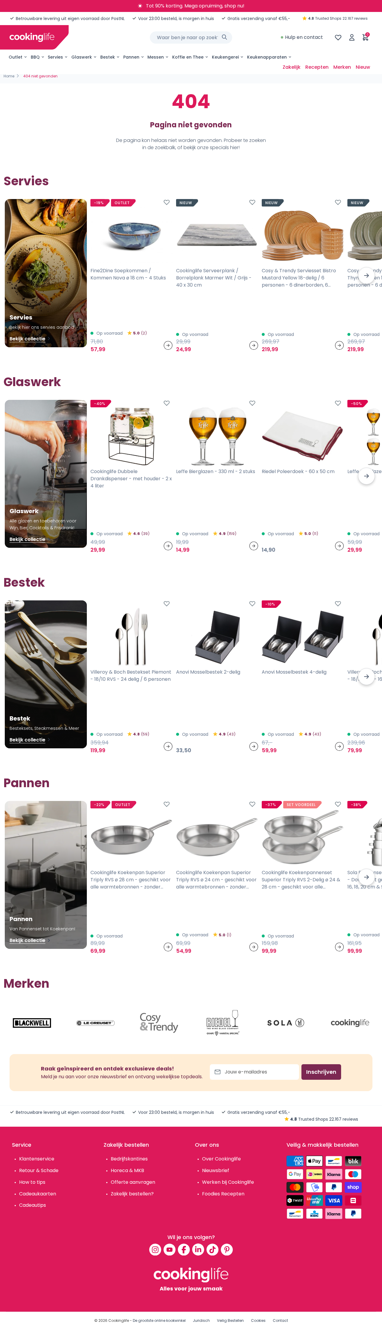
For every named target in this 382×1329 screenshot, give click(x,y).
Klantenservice (36, 1158)
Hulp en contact (304, 37)
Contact (280, 1320)
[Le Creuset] (95, 1023)
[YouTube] (169, 1249)
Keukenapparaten (267, 57)
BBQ (35, 57)
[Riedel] (223, 1023)
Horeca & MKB (127, 1170)
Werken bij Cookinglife (228, 1182)
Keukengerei (225, 57)
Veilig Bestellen (230, 1320)
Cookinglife (118, 1320)
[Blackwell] (32, 1023)
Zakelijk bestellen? (132, 1193)
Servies (55, 57)
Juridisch (201, 1320)
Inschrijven (321, 1072)
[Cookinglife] (32, 37)
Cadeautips (32, 1205)
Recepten (317, 67)
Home (9, 76)
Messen (155, 57)
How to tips (32, 1182)
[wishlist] (338, 37)
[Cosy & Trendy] (159, 1023)
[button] (366, 275)
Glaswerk (81, 57)
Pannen (131, 57)
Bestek (107, 57)
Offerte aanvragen (133, 1182)
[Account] (352, 37)
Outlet (15, 57)
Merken (342, 67)
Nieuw (363, 67)
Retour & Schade (38, 1170)
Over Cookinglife (221, 1158)
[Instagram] (155, 1249)
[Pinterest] (227, 1249)
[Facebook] (184, 1249)
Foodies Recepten (223, 1193)
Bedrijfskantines (129, 1158)
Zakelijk (292, 67)
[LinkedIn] (198, 1249)
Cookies (258, 1320)
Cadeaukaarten (37, 1193)
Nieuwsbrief (215, 1170)
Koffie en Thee (188, 57)
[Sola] (286, 1023)
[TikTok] (212, 1249)
